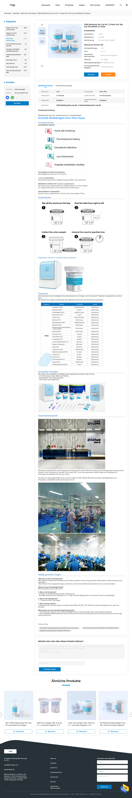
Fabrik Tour (53, 767)
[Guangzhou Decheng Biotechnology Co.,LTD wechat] (17, 97)
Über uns (53, 758)
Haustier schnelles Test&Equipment (16, 50)
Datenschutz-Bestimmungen (55, 787)
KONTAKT (109, 5)
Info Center (95, 5)
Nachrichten (54, 777)
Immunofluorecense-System (16, 45)
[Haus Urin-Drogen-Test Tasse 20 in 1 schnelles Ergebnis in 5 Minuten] (81, 705)
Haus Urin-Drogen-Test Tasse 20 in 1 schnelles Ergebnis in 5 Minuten (81, 725)
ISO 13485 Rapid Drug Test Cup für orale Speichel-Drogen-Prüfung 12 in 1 (18, 725)
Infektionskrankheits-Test (16, 55)
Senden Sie (104, 787)
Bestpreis (91, 74)
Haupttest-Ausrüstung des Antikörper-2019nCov (55, 630)
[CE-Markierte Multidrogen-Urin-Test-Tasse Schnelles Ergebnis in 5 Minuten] (113, 705)
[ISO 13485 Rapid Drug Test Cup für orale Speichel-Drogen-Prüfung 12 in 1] (18, 705)
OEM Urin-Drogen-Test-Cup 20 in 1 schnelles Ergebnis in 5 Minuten (49, 725)
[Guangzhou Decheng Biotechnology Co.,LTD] (12, 5)
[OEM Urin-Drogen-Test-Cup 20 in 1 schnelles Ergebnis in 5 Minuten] (50, 705)
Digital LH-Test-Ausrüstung (16, 34)
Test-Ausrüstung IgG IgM (16, 71)
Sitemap (53, 781)
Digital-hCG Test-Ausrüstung (16, 29)
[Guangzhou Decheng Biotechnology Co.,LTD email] (7, 97)
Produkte (69, 5)
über (57, 5)
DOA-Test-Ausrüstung (16, 39)
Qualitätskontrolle (56, 772)
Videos (82, 5)
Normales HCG (16, 60)
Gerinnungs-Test (16, 67)
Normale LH (16, 63)
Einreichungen (50, 669)
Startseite (45, 5)
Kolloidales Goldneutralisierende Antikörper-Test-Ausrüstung (59, 628)
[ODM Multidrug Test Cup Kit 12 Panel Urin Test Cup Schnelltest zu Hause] (65, 41)
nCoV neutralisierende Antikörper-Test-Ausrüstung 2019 (100, 628)
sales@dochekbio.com (11, 765)
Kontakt (17, 103)
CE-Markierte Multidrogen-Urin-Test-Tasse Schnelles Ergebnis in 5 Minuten (113, 725)
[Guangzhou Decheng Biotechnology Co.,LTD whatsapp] (12, 97)
